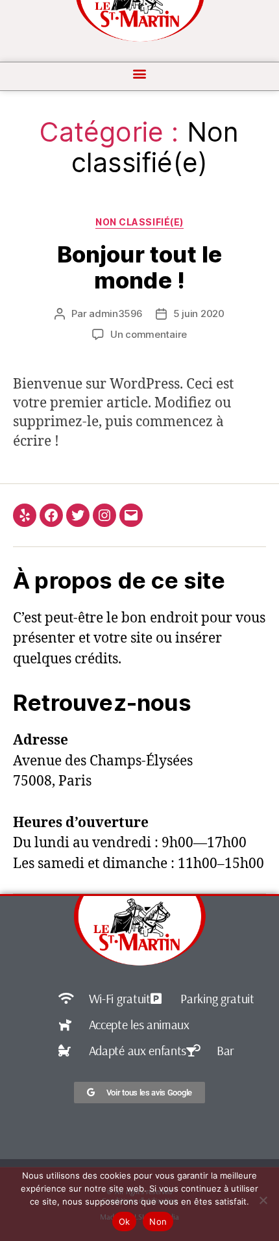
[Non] (262, 1200)
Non (158, 1221)
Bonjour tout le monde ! (140, 267)
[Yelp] (24, 515)
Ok (124, 1221)
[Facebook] (51, 515)
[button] (140, 73)
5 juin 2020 (198, 313)
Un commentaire (148, 334)
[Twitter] (78, 515)
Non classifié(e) (139, 221)
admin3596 (116, 313)
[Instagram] (104, 515)
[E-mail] (131, 515)
